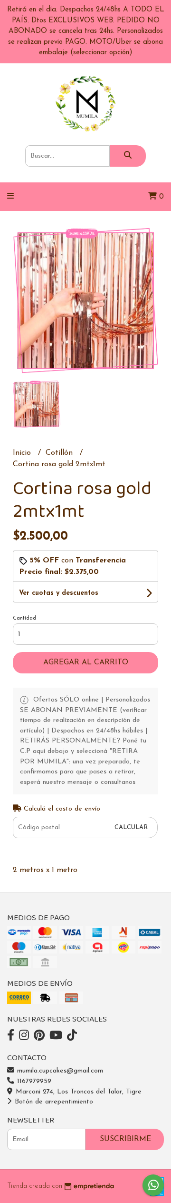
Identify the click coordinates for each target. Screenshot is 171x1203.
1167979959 (33, 1081)
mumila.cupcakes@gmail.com (59, 1070)
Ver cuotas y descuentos (58, 593)
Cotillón (60, 453)
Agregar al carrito (85, 662)
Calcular (131, 827)
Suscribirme (125, 1139)
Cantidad (24, 618)
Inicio (23, 453)
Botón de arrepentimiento (52, 1101)
